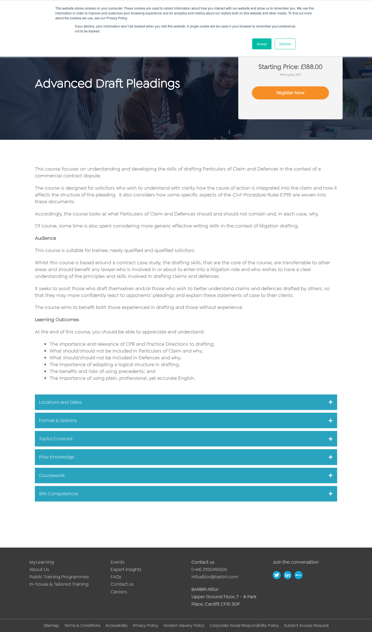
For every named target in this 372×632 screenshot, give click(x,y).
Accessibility (116, 625)
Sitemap (51, 625)
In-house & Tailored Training (59, 584)
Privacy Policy (145, 625)
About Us (39, 569)
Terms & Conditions (82, 625)
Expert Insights (126, 569)
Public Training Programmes (59, 577)
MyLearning (41, 562)
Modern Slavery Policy (184, 625)
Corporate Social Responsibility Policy (244, 625)
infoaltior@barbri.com (214, 577)
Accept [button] (262, 43)
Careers (119, 592)
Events (117, 562)
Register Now (290, 93)
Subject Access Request (306, 625)
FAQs (116, 577)
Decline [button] (285, 43)
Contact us (122, 584)
